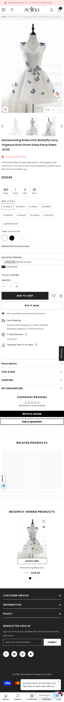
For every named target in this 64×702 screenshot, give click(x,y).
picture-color (26, 578)
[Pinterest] (22, 654)
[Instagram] (14, 654)
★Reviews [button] (61, 353)
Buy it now (32, 305)
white (34, 578)
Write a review (32, 414)
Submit (52, 642)
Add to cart (25, 295)
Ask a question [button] (32, 421)
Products (13, 17)
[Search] (12, 10)
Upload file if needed (11, 257)
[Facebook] (6, 654)
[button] (53, 110)
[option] (32, 67)
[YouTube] (31, 654)
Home (4, 17)
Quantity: (6, 280)
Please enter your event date (15, 246)
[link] (16, 492)
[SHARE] (60, 296)
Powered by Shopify (42, 674)
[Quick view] (43, 527)
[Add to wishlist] (54, 296)
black (30, 578)
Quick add (32, 561)
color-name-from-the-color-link (37, 578)
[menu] (3, 10)
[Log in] (51, 9)
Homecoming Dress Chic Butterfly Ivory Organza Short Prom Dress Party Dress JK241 (32, 567)
